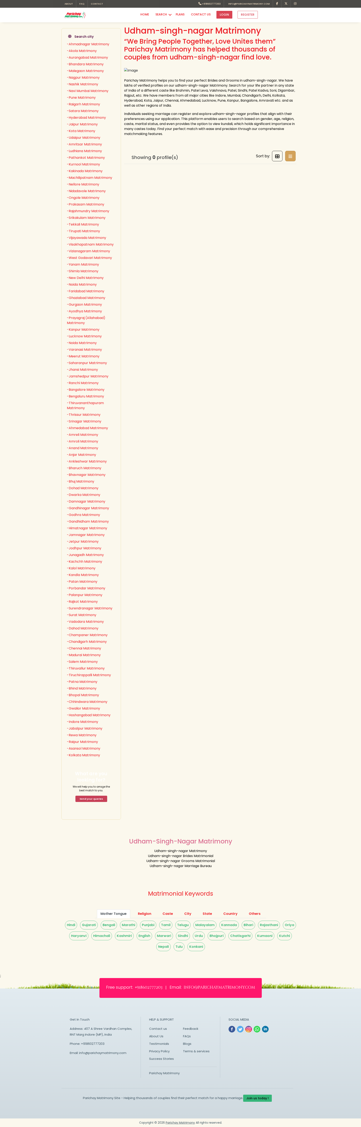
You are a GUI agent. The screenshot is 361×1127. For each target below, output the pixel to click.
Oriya (289, 925)
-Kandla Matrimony (83, 574)
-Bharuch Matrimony (84, 468)
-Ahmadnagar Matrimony (88, 44)
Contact (97, 3)
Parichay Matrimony (164, 1073)
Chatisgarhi (240, 935)
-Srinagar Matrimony (84, 421)
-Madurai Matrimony (84, 655)
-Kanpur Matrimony (83, 329)
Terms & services (196, 1051)
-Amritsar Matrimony (84, 144)
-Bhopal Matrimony (83, 695)
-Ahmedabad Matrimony (87, 428)
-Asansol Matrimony (83, 748)
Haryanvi (78, 935)
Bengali (109, 925)
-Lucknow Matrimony (84, 336)
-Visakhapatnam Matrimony (90, 244)
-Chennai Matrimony (84, 648)
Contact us (158, 1028)
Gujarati (89, 925)
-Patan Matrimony (82, 581)
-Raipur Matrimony (82, 741)
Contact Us (201, 14)
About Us (156, 1036)
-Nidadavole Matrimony (86, 191)
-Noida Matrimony (82, 284)
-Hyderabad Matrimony (86, 117)
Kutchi (284, 935)
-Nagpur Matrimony (83, 77)
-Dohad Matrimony (82, 488)
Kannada (229, 925)
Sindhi (183, 935)
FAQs (187, 1036)
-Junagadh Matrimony (85, 554)
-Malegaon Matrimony (85, 70)
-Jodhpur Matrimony (84, 548)
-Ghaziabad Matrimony (86, 297)
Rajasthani (269, 925)
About (69, 3)
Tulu (179, 946)
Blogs (187, 1043)
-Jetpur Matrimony (83, 541)
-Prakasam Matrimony (85, 204)
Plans (180, 14)
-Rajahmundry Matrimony (88, 211)
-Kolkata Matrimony (83, 755)
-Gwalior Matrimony (83, 708)
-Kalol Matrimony (81, 568)
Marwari (164, 935)
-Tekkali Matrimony (83, 224)
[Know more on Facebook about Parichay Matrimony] (277, 4)
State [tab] (207, 913)
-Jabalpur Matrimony (84, 728)
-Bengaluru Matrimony (85, 396)
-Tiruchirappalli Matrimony (89, 675)
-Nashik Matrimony (82, 84)
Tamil (165, 925)
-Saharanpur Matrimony (87, 363)
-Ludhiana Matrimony (84, 151)
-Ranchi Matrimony (83, 383)
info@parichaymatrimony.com (248, 3)
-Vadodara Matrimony (85, 621)
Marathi (128, 925)
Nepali (163, 946)
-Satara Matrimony (83, 110)
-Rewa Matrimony (82, 735)
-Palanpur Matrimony (84, 594)
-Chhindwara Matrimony (87, 701)
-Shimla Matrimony (82, 271)
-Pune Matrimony (81, 97)
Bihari (248, 925)
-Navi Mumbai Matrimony (87, 90)
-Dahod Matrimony (82, 628)
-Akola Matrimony (82, 50)
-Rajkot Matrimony (82, 601)
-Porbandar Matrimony (86, 588)
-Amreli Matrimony (82, 434)
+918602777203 (211, 3)
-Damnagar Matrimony (86, 501)
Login (224, 15)
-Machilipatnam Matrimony (89, 177)
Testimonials (159, 1043)
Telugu (183, 925)
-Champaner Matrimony (87, 635)
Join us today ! (257, 1098)
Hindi (71, 925)
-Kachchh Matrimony (84, 561)
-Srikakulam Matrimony (86, 217)
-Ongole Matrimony (83, 197)
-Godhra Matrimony (83, 514)
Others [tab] (255, 913)
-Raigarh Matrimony (83, 104)
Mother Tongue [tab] (113, 913)
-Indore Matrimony (82, 721)
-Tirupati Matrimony (83, 231)
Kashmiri (124, 935)
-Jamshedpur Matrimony (87, 376)
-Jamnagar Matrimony (86, 534)
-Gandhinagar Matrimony (88, 508)
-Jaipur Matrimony (82, 124)
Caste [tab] (168, 913)
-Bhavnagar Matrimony (86, 474)
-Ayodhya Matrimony (84, 311)
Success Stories (161, 1058)
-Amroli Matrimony (82, 441)
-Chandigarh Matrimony (87, 641)
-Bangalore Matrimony (85, 389)
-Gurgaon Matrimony (84, 304)
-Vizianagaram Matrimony (88, 251)
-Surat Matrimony (81, 615)
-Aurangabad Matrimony (87, 57)
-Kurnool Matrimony (83, 164)
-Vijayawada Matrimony (86, 237)
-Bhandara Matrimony (85, 64)
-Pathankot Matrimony (86, 157)
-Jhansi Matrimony (82, 369)
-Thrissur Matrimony (83, 414)
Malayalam (205, 925)
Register (247, 15)
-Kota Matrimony (81, 131)
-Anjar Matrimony (81, 454)
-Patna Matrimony (82, 681)
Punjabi (148, 925)
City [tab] (187, 913)
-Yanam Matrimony (83, 264)
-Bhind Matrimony (82, 688)
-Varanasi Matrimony (84, 349)
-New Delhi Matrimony (85, 277)
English (144, 935)
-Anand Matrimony (82, 448)
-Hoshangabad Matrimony (89, 715)
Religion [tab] (144, 913)
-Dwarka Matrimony (83, 494)
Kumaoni (264, 935)
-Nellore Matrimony (83, 184)
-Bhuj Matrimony (80, 481)
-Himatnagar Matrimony (87, 528)
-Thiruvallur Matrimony (86, 668)
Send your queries (91, 798)
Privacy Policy (159, 1051)
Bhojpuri (217, 935)
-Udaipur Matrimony (83, 137)
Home (144, 14)
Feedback (190, 1028)
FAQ (81, 3)
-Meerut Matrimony (83, 356)
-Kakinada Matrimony (85, 171)
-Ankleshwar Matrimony (87, 461)
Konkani (196, 946)
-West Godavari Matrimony (89, 257)
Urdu (199, 935)
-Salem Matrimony (82, 661)
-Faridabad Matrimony (85, 291)
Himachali (101, 935)
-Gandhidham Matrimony (88, 521)
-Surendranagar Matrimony (89, 608)
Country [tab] (230, 913)
